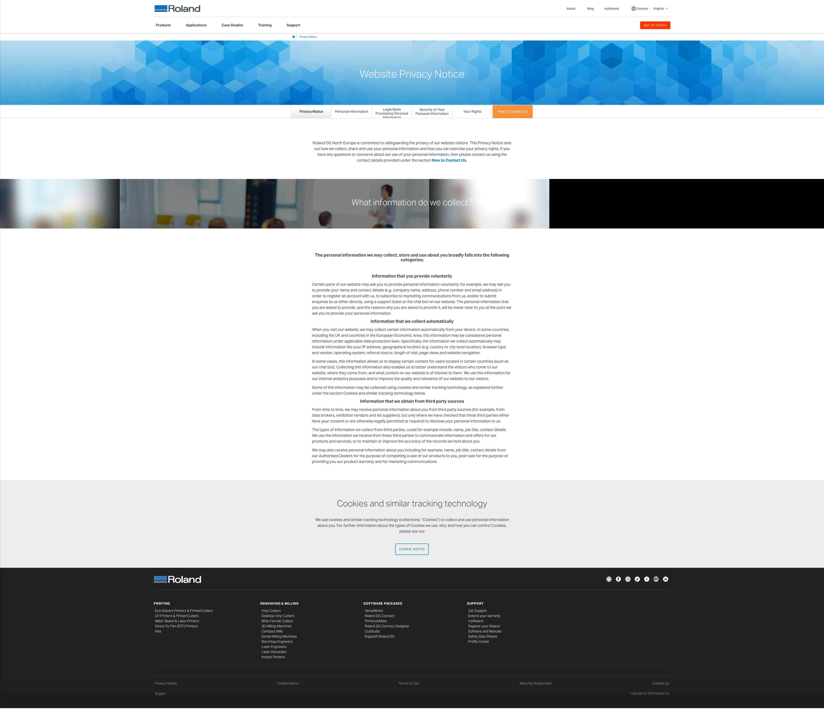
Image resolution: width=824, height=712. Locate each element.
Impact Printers (273, 657)
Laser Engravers (274, 646)
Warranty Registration (536, 683)
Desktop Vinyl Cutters (278, 616)
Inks (158, 631)
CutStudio (372, 631)
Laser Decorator (274, 652)
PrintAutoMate (376, 621)
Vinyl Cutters (271, 610)
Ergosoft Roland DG (379, 636)
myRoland (475, 621)
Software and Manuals (484, 631)
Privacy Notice (308, 36)
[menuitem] (165, 25)
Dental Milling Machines (279, 636)
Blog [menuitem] (590, 9)
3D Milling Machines (276, 626)
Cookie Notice (412, 549)
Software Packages (383, 603)
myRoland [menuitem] (611, 9)
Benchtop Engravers (277, 641)
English (160, 693)
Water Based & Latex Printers (177, 621)
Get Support (477, 610)
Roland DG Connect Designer (387, 626)
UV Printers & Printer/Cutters (177, 616)
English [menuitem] (658, 9)
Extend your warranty (484, 616)
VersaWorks (374, 610)
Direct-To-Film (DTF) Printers (176, 626)
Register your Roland (484, 626)
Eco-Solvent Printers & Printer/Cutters (184, 610)
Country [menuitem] (642, 9)
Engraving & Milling (279, 603)
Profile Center (478, 641)
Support (475, 603)
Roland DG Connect (380, 616)
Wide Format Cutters (277, 621)
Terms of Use (409, 683)
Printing (162, 603)
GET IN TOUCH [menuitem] (655, 25)
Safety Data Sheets (482, 636)
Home (293, 36)
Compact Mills (272, 631)
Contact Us (660, 683)
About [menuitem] (571, 9)
